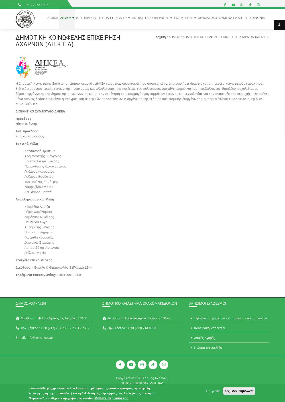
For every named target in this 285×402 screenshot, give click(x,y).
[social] (225, 5)
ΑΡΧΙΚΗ (52, 18)
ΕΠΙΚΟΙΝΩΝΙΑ (254, 18)
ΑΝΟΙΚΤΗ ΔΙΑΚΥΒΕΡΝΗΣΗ (151, 18)
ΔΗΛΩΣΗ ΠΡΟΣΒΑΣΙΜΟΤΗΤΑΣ (142, 383)
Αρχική (161, 37)
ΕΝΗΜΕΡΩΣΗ (184, 18)
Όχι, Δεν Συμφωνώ (239, 391)
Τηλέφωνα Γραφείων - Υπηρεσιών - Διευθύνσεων (230, 318)
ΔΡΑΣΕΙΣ (122, 18)
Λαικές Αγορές (204, 338)
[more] (279, 25)
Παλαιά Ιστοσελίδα (207, 347)
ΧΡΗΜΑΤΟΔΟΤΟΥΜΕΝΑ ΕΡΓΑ (219, 18)
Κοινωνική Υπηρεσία (209, 328)
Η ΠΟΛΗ (105, 18)
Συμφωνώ (213, 391)
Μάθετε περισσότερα (111, 398)
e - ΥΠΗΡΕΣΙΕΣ (86, 18)
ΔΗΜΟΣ (66, 18)
